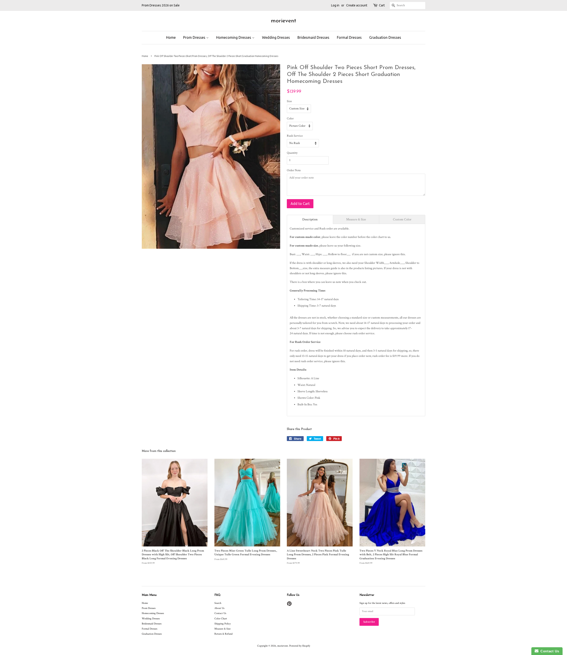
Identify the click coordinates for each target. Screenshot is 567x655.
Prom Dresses (194, 37)
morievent (283, 21)
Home (171, 37)
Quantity (292, 153)
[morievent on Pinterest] (289, 604)
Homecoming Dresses (234, 37)
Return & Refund (223, 634)
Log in (335, 5)
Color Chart (220, 618)
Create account (356, 5)
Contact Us (220, 613)
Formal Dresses (349, 37)
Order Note (294, 170)
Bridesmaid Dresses (313, 37)
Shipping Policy (222, 623)
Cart (382, 5)
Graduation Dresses (385, 37)
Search (217, 603)
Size (289, 101)
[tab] (310, 219)
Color (290, 119)
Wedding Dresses (276, 37)
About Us (219, 608)
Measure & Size (222, 628)
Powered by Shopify (299, 645)
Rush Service (295, 136)
